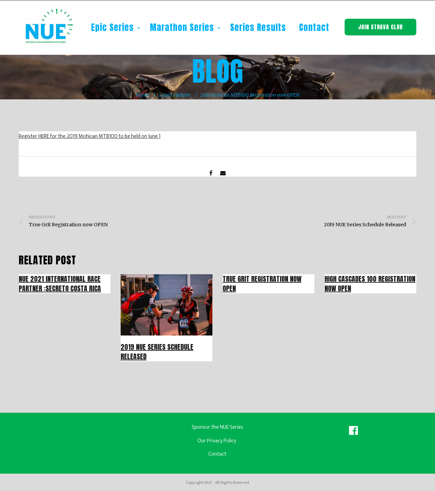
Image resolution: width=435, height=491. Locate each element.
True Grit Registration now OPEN (262, 284)
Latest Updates (175, 95)
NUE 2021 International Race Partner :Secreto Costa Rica (60, 284)
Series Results (258, 27)
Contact (314, 27)
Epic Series (113, 27)
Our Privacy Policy (217, 440)
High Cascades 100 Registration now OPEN (370, 284)
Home (142, 95)
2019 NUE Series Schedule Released (157, 352)
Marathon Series (183, 27)
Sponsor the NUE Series (217, 427)
